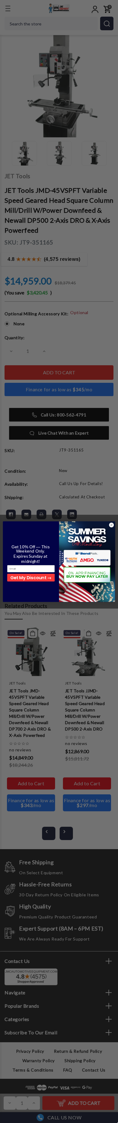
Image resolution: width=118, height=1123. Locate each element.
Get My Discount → (30, 577)
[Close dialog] (111, 524)
